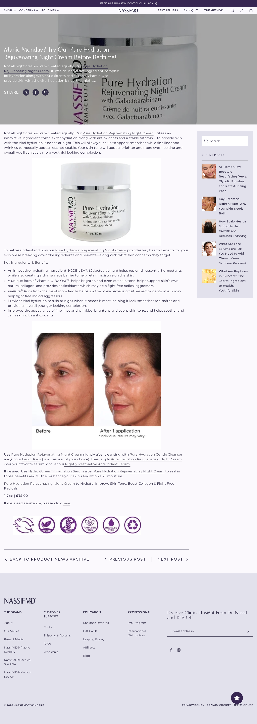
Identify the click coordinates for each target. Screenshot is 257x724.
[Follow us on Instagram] (179, 650)
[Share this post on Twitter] (26, 92)
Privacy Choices (219, 705)
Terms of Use (243, 705)
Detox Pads (31, 459)
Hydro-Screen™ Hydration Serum (56, 471)
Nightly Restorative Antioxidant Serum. (97, 464)
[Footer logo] (128, 601)
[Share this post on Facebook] (36, 92)
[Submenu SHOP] (14, 10)
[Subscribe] (248, 631)
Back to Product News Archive (50, 559)
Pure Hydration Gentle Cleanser (156, 454)
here (66, 503)
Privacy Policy (193, 705)
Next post (170, 559)
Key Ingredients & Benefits (26, 262)
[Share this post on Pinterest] (45, 92)
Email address (182, 631)
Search (215, 141)
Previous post (127, 559)
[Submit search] (225, 141)
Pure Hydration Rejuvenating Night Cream (118, 133)
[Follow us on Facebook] (171, 650)
